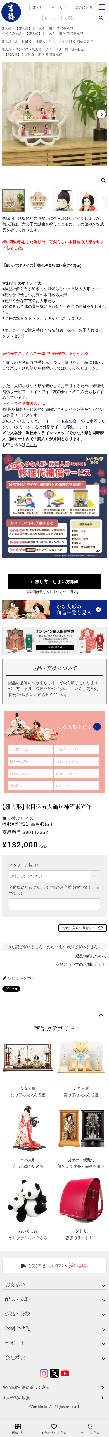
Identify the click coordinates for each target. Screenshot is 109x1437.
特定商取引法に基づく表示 (25, 1387)
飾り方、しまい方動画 (57, 581)
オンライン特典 (24, 865)
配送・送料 (17, 1299)
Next (101, 114)
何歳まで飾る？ (67, 773)
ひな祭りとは (19, 749)
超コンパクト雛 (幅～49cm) (66, 49)
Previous (7, 114)
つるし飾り (63, 362)
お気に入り (84, 7)
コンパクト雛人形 (28, 49)
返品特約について (91, 956)
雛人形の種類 (19, 761)
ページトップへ (101, 1015)
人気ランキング (67, 749)
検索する (101, 17)
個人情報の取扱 (16, 1397)
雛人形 (37, 7)
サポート (15, 1342)
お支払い (15, 1284)
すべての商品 (11, 33)
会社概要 (15, 1357)
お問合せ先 (17, 1328)
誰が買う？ (17, 785)
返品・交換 (17, 1313)
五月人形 (59, 7)
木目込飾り (23, 41)
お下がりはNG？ (21, 773)
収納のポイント (67, 785)
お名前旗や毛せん (33, 362)
